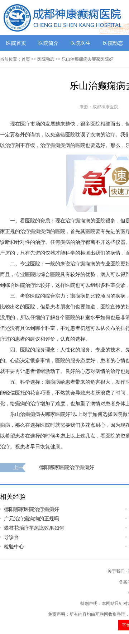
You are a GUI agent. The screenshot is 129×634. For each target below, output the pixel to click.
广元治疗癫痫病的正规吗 (31, 518)
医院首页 (16, 43)
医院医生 (81, 43)
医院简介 (48, 43)
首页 (26, 59)
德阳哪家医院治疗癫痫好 (66, 467)
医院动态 (113, 43)
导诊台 (11, 537)
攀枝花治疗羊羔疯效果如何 (34, 528)
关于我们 (116, 571)
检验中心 (14, 546)
